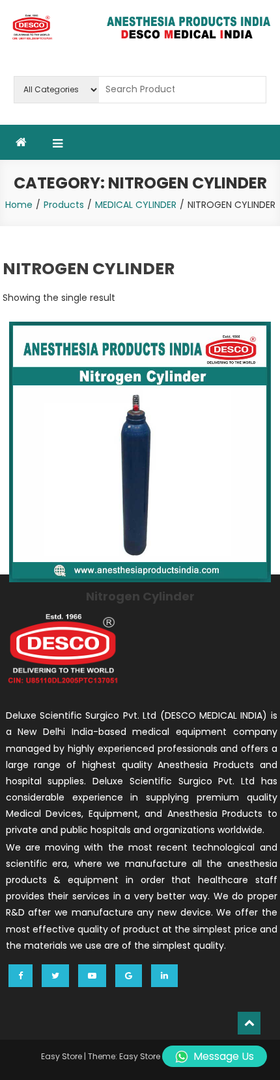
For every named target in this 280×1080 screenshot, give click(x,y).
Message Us (223, 1056)
